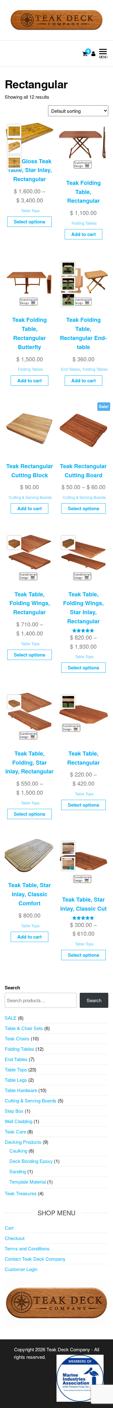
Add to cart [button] (83, 234)
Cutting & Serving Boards (30, 497)
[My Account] (93, 53)
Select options (29, 221)
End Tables (70, 369)
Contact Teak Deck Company (35, 1258)
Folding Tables (84, 223)
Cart (9, 1227)
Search (12, 987)
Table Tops (30, 210)
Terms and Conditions (27, 1248)
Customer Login (21, 1269)
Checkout (14, 1238)
